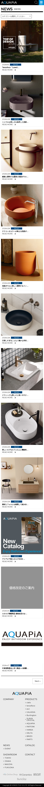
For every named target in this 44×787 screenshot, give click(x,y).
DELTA (29, 733)
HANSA (30, 730)
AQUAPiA (31, 723)
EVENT (8, 749)
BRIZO (29, 736)
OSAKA (8, 761)
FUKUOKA (9, 767)
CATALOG (30, 745)
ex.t (28, 709)
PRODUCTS (31, 699)
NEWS (6, 745)
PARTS (29, 739)
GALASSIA (31, 712)
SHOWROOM (10, 755)
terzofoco (31, 706)
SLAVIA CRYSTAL (31, 719)
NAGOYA (8, 764)
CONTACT (30, 755)
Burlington (31, 715)
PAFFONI (31, 727)
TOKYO (8, 758)
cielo (29, 702)
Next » (38, 681)
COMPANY (8, 699)
